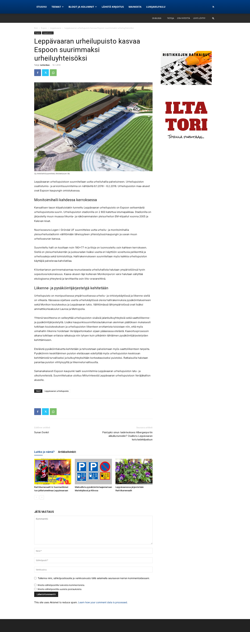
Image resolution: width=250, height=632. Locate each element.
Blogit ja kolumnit (81, 6)
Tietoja (170, 18)
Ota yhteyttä (183, 18)
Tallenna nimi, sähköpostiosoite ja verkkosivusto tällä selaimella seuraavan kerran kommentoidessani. (94, 578)
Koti (36, 28)
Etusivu (42, 6)
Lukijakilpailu (155, 6)
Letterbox (44, 65)
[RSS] (213, 7)
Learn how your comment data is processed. (103, 602)
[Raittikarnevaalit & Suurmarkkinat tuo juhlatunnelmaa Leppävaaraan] (52, 471)
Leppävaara (55, 28)
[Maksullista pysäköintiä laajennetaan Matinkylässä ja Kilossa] (93, 471)
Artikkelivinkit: (67, 451)
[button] (213, 18)
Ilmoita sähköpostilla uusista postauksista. (60, 589)
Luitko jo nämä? (44, 451)
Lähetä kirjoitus (113, 6)
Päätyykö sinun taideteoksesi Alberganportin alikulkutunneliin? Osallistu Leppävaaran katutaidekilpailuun (127, 436)
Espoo (44, 28)
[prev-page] (36, 497)
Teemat (56, 6)
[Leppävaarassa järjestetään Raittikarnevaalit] (134, 471)
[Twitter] (45, 72)
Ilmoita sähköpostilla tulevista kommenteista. (61, 585)
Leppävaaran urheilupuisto (57, 391)
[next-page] (42, 497)
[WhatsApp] (53, 72)
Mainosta (135, 6)
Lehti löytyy (199, 18)
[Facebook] (37, 72)
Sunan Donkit (41, 432)
